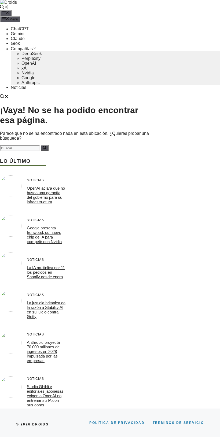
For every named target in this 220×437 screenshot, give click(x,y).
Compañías (22, 48)
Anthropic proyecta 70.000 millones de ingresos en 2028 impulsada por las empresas (43, 351)
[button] (4, 7)
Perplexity (31, 58)
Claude (18, 38)
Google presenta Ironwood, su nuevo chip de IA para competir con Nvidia (44, 235)
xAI (24, 68)
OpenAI (28, 63)
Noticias (18, 87)
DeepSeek (31, 53)
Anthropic (30, 82)
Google (28, 77)
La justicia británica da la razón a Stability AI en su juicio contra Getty (46, 310)
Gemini (17, 33)
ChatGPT (20, 29)
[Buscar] (45, 148)
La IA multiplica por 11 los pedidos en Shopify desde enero (46, 272)
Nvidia (27, 73)
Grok (15, 43)
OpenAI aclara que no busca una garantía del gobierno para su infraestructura (46, 195)
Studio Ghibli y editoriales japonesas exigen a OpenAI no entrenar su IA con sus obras (45, 395)
